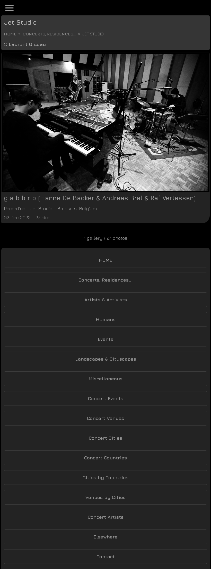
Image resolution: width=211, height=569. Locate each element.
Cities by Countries (105, 477)
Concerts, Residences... (49, 34)
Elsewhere (105, 536)
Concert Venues (105, 418)
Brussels (67, 208)
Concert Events (105, 398)
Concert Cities (105, 438)
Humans (106, 319)
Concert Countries (105, 457)
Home (10, 34)
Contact (105, 556)
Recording (14, 208)
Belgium (88, 208)
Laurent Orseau (27, 44)
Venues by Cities (105, 497)
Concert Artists (106, 517)
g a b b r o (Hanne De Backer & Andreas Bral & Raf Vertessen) (100, 197)
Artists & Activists (105, 299)
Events (105, 339)
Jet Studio (20, 22)
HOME (105, 260)
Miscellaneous (105, 378)
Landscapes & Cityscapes (105, 359)
